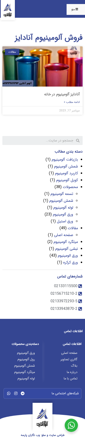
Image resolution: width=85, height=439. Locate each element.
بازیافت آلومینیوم (65, 159)
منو (73, 9)
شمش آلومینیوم (66, 166)
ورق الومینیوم (68, 256)
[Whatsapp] (8, 393)
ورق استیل (65, 221)
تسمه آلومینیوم (62, 194)
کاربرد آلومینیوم (66, 173)
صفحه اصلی (63, 235)
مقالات (73, 228)
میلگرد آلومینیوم (66, 242)
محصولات (70, 187)
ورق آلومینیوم (63, 214)
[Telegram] (22, 393)
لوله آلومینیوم (63, 208)
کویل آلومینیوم (67, 180)
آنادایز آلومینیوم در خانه (62, 94)
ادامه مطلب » (72, 102)
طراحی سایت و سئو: (42, 435)
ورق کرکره (70, 262)
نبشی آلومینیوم (66, 249)
